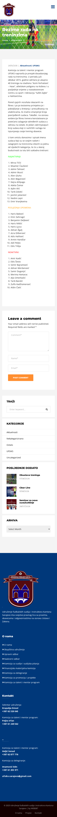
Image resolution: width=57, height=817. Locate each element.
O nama (8, 644)
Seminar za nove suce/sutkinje (28, 501)
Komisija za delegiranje (15, 673)
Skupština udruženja (14, 649)
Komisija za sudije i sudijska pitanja (21, 663)
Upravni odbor (11, 654)
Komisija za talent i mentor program (22, 682)
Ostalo (10, 445)
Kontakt (38, 813)
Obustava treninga (29, 475)
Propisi (28, 813)
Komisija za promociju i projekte (20, 677)
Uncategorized (14, 457)
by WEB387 (33, 808)
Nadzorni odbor (12, 658)
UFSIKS (36, 66)
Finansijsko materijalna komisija (20, 668)
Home (5, 40)
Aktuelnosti (16, 40)
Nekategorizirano (15, 438)
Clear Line (24, 487)
